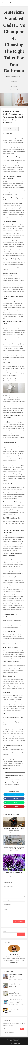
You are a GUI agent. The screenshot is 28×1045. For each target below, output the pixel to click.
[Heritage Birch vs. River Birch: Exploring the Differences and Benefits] (5, 976)
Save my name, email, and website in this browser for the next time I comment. (13, 916)
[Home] (11, 86)
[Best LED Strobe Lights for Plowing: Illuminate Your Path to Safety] (5, 1010)
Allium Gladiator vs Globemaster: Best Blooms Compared (14, 873)
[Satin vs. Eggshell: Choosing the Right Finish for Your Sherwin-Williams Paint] (5, 985)
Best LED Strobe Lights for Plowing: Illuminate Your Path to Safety (16, 1009)
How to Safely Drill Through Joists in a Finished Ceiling (14, 829)
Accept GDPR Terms (9, 1032)
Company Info (17, 1039)
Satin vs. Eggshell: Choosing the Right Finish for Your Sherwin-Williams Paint (16, 984)
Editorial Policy (11, 1039)
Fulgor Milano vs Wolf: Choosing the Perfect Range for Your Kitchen (14, 847)
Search (4, 931)
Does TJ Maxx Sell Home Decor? (12, 784)
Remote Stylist (7, 3)
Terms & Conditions (14, 1040)
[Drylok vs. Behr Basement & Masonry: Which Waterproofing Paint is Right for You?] (5, 1001)
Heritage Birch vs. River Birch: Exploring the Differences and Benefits (16, 976)
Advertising (5, 1039)
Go (22, 1028)
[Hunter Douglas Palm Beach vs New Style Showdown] (5, 993)
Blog (11, 79)
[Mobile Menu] (26, 2)
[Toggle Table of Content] (15, 129)
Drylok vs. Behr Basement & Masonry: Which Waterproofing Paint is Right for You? (16, 1001)
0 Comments (17, 79)
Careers (23, 1039)
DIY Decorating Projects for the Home (13, 782)
